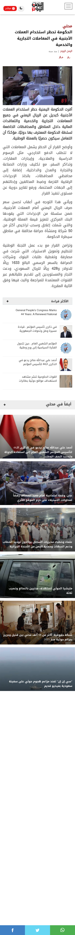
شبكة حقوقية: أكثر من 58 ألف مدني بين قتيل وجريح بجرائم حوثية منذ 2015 (37, 637)
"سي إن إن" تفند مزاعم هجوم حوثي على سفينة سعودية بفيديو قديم (40, 683)
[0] (12, 930)
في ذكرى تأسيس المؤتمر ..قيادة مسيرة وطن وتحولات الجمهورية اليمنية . (37, 331)
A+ (61, 57)
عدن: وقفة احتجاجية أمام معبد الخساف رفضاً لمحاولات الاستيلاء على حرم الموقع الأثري (42, 497)
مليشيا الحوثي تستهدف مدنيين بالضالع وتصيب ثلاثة (40, 590)
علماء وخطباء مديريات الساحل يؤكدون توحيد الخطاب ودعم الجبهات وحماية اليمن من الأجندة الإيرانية (37, 544)
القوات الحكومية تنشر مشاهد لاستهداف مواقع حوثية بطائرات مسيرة (38, 381)
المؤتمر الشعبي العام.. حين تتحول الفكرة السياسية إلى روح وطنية (37, 345)
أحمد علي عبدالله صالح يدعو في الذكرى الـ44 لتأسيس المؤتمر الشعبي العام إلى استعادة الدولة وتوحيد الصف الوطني (38, 452)
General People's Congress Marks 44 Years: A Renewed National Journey (36, 314)
